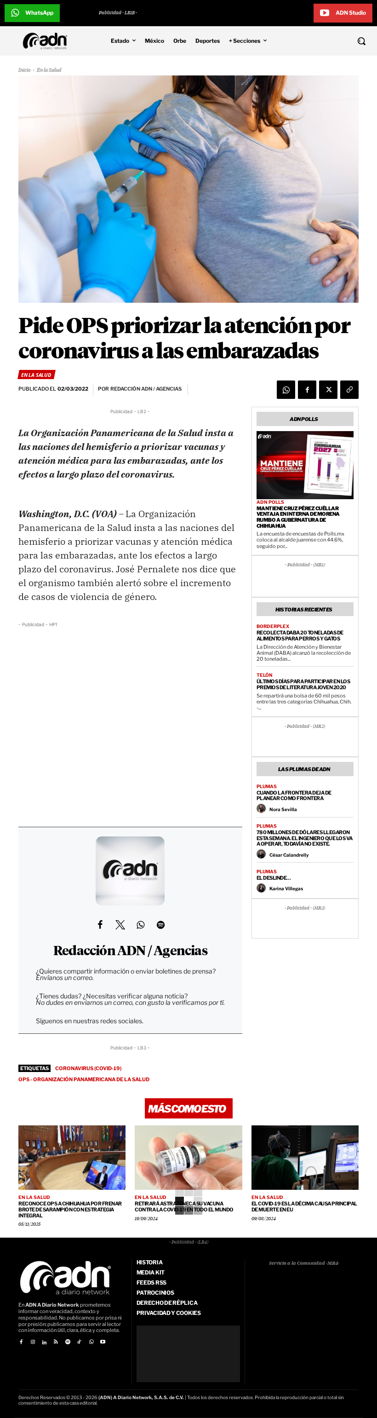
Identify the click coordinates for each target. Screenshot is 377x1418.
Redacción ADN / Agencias (130, 951)
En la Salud (49, 70)
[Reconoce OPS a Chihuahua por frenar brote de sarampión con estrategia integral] (72, 1157)
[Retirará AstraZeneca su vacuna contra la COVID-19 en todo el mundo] (188, 1157)
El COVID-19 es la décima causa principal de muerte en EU (304, 1206)
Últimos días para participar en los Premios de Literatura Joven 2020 (303, 684)
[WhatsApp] (286, 389)
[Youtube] (102, 1342)
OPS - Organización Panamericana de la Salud (83, 1079)
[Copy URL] (349, 389)
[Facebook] (307, 389)
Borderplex (273, 626)
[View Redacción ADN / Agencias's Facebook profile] (100, 925)
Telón (265, 675)
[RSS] (55, 1342)
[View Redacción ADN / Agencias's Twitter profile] (120, 925)
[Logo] (47, 41)
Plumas (267, 786)
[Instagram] (32, 1342)
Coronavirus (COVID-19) (88, 1068)
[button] (329, 41)
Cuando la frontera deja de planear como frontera (294, 796)
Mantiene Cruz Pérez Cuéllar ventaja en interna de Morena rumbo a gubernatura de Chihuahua (298, 517)
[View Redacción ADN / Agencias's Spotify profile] (160, 925)
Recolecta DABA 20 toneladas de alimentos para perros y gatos (300, 635)
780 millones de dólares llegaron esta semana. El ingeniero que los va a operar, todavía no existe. (305, 838)
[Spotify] (67, 1342)
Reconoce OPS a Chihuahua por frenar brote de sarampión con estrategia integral (70, 1209)
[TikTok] (79, 1342)
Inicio (24, 70)
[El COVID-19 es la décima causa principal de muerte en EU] (305, 1157)
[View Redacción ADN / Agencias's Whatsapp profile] (140, 925)
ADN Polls (270, 502)
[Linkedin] (44, 1342)
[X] (328, 389)
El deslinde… (274, 878)
